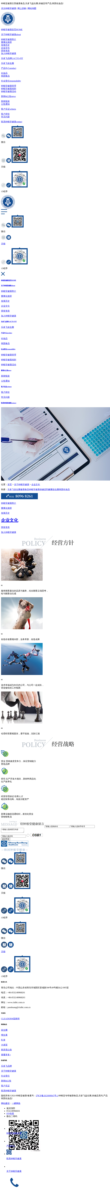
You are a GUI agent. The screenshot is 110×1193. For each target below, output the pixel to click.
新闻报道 (5, 101)
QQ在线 (10, 1113)
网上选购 (22, 8)
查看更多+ (6, 1055)
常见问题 (5, 117)
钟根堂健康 (34, 489)
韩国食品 (5, 76)
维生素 (4, 1035)
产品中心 (8, 68)
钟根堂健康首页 (12, 29)
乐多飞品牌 (12, 58)
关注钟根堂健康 (8, 8)
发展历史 (5, 45)
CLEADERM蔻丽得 (10, 1019)
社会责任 (11, 81)
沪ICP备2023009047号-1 (47, 1095)
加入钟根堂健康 (8, 53)
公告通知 (5, 104)
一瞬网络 (16, 1103)
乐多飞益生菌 (7, 63)
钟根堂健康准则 (8, 88)
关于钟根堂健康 (11, 34)
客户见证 (8, 109)
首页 (10, 484)
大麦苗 (4, 1045)
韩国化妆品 (64, 489)
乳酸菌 (49, 489)
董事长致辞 (6, 42)
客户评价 (5, 114)
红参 (3, 1040)
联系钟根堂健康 (11, 122)
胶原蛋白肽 (6, 1050)
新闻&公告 (8, 96)
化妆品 (4, 73)
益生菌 (56, 489)
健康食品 (24, 489)
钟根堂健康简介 (8, 39)
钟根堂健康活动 (8, 91)
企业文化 (5, 48)
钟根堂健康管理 (8, 86)
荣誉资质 (5, 50)
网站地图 (32, 8)
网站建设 (5, 1103)
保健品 (43, 489)
